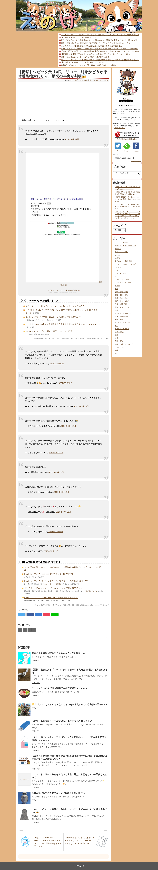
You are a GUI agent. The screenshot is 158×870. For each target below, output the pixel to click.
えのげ (81, 866)
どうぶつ (118, 270)
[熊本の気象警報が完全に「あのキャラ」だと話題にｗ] (24, 658)
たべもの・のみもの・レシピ (125, 264)
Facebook (135, 151)
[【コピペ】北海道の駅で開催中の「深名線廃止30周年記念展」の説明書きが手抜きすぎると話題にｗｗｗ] (24, 761)
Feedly (126, 151)
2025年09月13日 (81, 406)
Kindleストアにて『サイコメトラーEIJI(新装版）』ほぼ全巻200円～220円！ (58, 581)
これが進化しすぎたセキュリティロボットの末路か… (58, 793)
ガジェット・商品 (121, 252)
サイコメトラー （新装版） (52, 584)
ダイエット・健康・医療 (123, 261)
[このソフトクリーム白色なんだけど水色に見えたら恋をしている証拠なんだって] (24, 779)
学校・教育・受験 (121, 298)
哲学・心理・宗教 (121, 292)
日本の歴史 (29, 313)
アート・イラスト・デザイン (125, 246)
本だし (105, 636)
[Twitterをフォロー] (20, 630)
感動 (116, 310)
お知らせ (118, 249)
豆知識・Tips (119, 347)
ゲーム (117, 255)
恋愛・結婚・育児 (121, 304)
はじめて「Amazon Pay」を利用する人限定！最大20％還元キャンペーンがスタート (63, 324)
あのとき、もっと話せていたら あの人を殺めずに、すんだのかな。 (56, 306)
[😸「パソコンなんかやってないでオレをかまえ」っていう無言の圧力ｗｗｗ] (24, 709)
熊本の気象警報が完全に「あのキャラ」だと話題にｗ (58, 653)
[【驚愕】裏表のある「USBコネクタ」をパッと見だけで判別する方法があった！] (24, 675)
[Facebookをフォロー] (25, 630)
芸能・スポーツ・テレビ (123, 344)
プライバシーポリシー (136, 161)
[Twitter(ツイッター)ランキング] (127, 137)
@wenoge (127, 99)
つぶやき (118, 267)
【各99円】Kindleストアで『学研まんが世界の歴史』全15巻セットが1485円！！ (61, 310)
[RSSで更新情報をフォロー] (34, 630)
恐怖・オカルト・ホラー (96, 80)
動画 (116, 289)
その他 (117, 258)
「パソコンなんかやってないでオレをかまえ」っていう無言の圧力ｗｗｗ (71, 704)
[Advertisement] (37, 50)
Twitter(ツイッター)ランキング (127, 139)
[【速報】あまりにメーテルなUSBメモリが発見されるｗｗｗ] (24, 726)
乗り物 (117, 286)
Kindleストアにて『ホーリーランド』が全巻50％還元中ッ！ (51, 598)
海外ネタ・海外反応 (122, 329)
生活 (116, 335)
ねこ (116, 276)
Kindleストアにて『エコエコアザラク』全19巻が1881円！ (50, 574)
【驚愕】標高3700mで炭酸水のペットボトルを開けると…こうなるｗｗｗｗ (127, 206)
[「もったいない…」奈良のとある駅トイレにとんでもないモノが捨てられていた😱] (24, 814)
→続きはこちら (119, 128)
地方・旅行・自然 (81, 80)
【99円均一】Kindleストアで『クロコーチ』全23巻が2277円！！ (53, 588)
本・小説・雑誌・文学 (123, 323)
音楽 (116, 353)
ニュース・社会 (120, 273)
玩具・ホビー (119, 332)
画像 (106, 80)
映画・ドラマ (119, 319)
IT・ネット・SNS (121, 242)
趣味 (116, 350)
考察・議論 (119, 341)
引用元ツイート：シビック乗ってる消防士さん (63, 290)
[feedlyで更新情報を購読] (30, 630)
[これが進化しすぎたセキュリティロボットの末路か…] (24, 798)
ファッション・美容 (122, 279)
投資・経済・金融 (121, 316)
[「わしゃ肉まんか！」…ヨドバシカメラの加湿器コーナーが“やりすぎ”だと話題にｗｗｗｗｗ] (24, 742)
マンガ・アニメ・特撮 (123, 283)
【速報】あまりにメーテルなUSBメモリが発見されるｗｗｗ (62, 721)
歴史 (116, 326)
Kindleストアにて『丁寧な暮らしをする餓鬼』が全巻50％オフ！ (54, 317)
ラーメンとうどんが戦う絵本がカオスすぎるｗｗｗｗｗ (59, 688)
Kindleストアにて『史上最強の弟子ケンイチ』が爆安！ (50, 331)
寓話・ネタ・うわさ (122, 301)
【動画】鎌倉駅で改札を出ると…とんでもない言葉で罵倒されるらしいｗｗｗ (127, 199)
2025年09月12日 (71, 139)
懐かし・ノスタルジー (123, 313)
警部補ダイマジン (91, 591)
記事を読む (36, 660)
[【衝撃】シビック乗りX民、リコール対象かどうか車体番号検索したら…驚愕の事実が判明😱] (38, 614)
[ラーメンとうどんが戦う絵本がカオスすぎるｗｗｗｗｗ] (24, 693)
